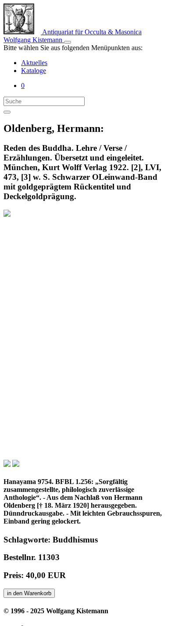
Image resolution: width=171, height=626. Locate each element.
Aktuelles (34, 62)
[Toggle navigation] (67, 42)
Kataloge (33, 70)
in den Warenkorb (29, 593)
